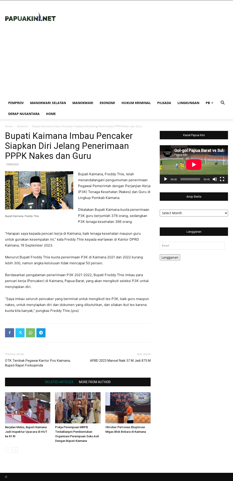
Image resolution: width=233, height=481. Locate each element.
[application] (194, 164)
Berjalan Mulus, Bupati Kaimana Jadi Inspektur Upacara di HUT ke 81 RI (26, 431)
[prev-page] (8, 450)
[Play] (165, 179)
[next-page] (15, 450)
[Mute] (215, 179)
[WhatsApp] (30, 332)
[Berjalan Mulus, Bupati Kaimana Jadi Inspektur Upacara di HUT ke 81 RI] (27, 407)
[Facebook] (9, 332)
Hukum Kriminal (136, 103)
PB (208, 103)
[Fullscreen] (222, 179)
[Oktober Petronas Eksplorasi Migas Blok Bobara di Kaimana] (128, 407)
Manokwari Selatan (48, 103)
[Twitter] (20, 332)
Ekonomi (107, 103)
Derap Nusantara (24, 114)
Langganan (170, 257)
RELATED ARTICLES (59, 382)
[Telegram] (41, 332)
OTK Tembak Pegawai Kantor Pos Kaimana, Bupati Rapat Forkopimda (38, 363)
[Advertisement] (116, 63)
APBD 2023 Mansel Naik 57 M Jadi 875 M (120, 361)
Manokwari (82, 103)
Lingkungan (188, 103)
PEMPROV (16, 103)
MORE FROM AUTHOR (95, 382)
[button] (222, 103)
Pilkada (164, 103)
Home (51, 114)
